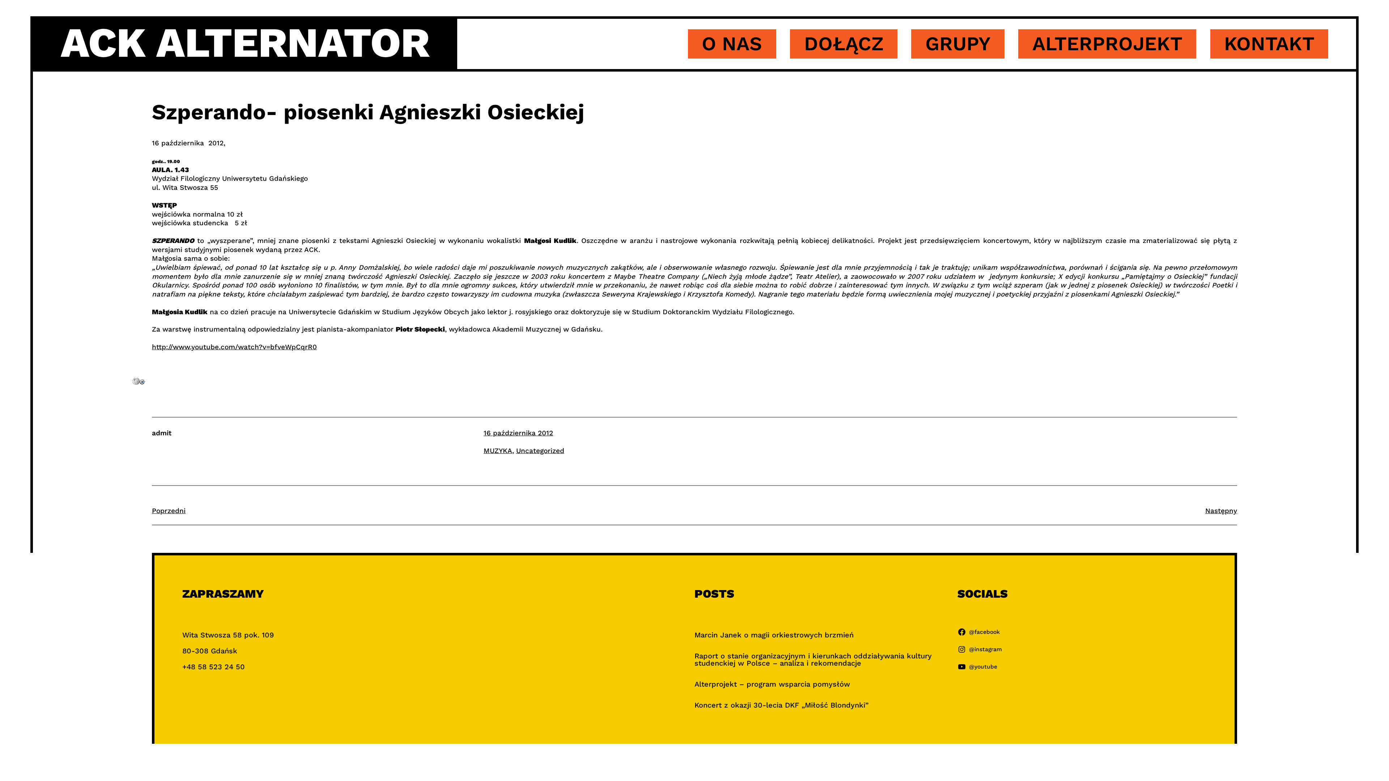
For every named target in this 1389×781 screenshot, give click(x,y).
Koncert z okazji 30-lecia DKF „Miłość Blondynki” (781, 705)
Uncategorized (540, 451)
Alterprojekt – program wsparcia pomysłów (772, 684)
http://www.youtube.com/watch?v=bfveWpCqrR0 (234, 347)
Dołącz (844, 43)
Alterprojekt (1107, 43)
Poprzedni (169, 511)
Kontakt (1269, 43)
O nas (732, 43)
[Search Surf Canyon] (142, 382)
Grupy (958, 43)
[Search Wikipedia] (136, 382)
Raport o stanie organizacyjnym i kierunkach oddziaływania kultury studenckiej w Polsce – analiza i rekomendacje (813, 659)
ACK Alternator (245, 42)
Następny (1221, 511)
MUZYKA (498, 451)
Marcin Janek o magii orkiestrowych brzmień (774, 635)
